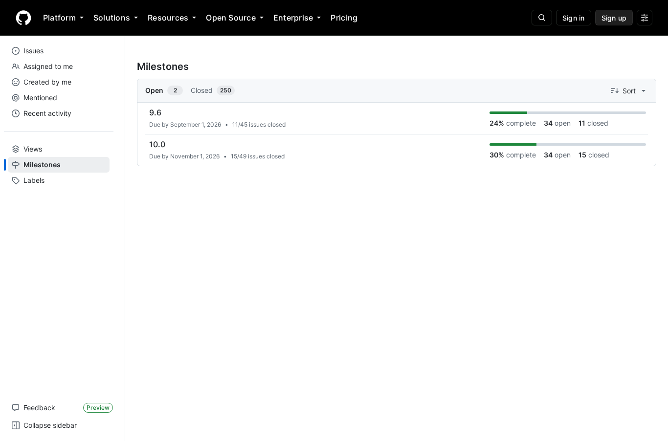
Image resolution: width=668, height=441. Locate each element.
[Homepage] (23, 17)
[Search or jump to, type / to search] (542, 17)
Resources (168, 17)
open (557, 123)
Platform (59, 17)
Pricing (344, 17)
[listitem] (396, 118)
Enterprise (293, 17)
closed (593, 123)
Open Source (231, 17)
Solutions (111, 17)
